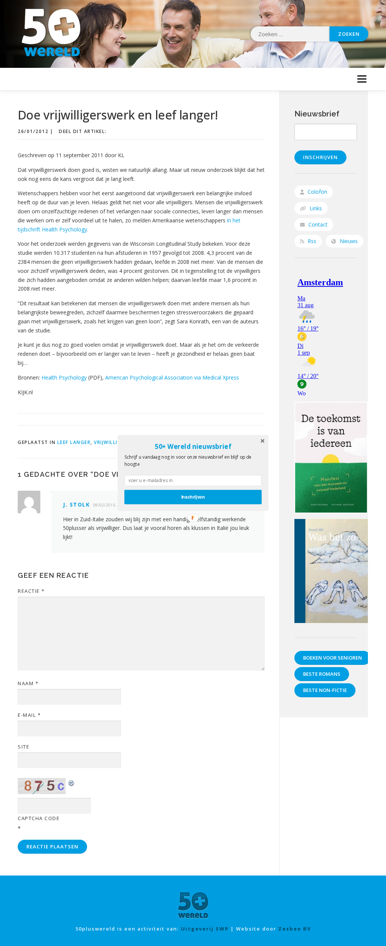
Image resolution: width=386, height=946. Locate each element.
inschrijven (193, 497)
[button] (193, 446)
